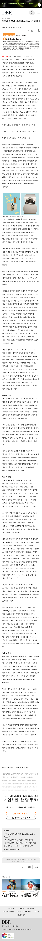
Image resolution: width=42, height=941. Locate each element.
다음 (36, 867)
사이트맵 (36, 912)
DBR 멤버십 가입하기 (21, 818)
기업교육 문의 (21, 915)
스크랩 (35, 30)
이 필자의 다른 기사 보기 (11, 849)
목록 (29, 867)
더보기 (28, 30)
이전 (22, 867)
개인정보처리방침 (8, 912)
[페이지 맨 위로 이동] (37, 891)
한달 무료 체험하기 (21, 813)
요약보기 (38, 30)
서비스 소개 (11, 908)
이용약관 (21, 908)
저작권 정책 (30, 908)
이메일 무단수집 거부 (24, 912)
